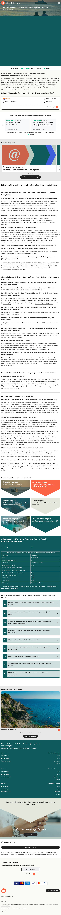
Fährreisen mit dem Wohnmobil (44, 304)
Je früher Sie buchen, (30, 222)
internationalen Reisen (41, 381)
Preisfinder (9, 88)
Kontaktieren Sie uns (5, 906)
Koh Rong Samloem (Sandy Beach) (35, 73)
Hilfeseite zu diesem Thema (38, 349)
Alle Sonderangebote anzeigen (30, 177)
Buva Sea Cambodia (53, 78)
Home (3, 73)
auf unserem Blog (20, 269)
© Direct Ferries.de (5, 901)
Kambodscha (18, 73)
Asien (9, 73)
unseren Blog (7, 304)
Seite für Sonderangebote (22, 220)
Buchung (12, 420)
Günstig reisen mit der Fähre (23, 245)
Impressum (3, 911)
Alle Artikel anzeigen (31, 736)
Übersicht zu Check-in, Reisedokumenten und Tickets (28, 387)
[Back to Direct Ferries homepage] (10, 3)
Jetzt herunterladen (30, 834)
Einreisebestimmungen (26, 379)
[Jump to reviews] (30, 68)
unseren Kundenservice (10, 347)
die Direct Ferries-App (27, 428)
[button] (31, 603)
